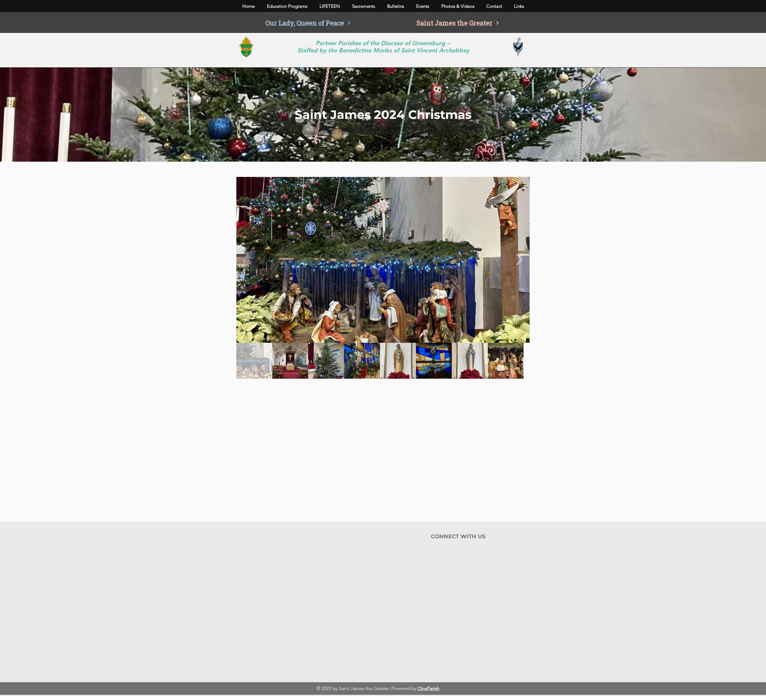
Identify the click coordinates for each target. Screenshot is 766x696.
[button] (287, 6)
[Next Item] (519, 260)
